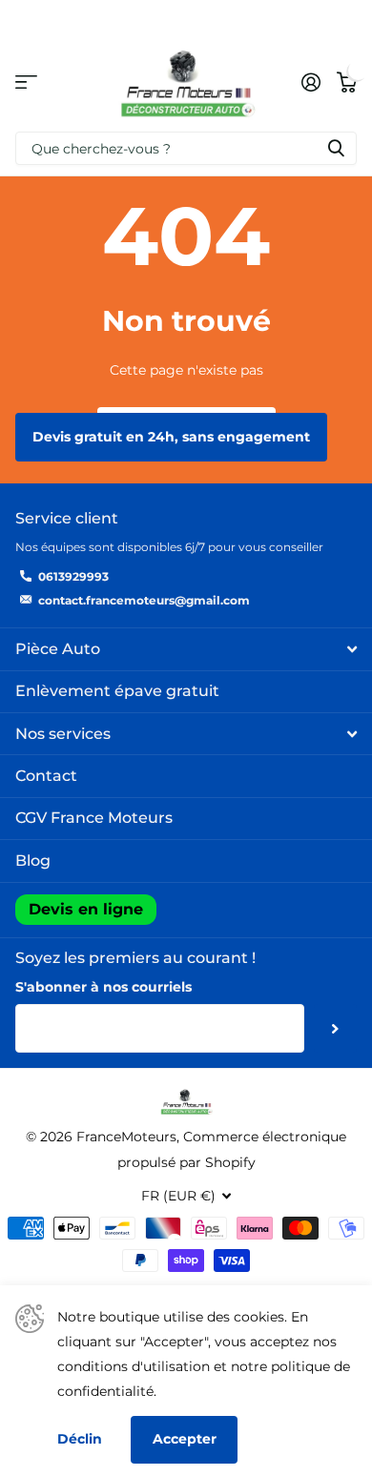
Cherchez (336, 148)
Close (186, 648)
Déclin (79, 1438)
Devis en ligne (86, 909)
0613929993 (73, 576)
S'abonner (335, 1028)
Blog (33, 860)
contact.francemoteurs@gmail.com (144, 600)
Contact (46, 776)
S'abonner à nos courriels (103, 986)
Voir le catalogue (26, 82)
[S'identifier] (310, 82)
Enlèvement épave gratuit (117, 691)
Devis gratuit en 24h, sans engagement (171, 436)
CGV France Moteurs (94, 818)
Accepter (185, 1438)
